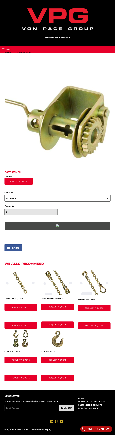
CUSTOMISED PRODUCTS (90, 405)
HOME (7, 52)
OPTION (8, 192)
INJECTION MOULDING (88, 408)
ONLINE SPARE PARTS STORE (92, 402)
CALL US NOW (97, 429)
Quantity (9, 206)
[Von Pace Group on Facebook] (51, 422)
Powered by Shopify (41, 429)
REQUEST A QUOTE (19, 181)
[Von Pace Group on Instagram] (56, 422)
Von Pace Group (20, 429)
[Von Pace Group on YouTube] (61, 422)
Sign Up (66, 408)
